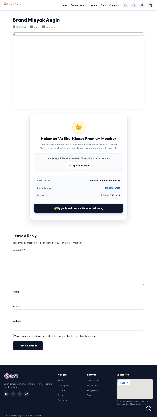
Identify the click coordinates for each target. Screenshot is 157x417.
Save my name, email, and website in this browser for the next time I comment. (56, 336)
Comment (19, 249)
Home (64, 5)
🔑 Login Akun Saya (78, 165)
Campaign (114, 5)
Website (17, 321)
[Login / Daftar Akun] (142, 5)
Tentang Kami (78, 5)
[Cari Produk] (125, 5)
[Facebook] (6, 394)
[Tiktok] (26, 394)
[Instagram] (13, 394)
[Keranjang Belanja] (150, 5)
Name (17, 291)
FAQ (89, 395)
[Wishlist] (134, 5)
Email (16, 306)
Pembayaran (93, 385)
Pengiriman (92, 390)
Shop (103, 5)
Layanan (92, 5)
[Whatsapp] (19, 394)
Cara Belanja (93, 380)
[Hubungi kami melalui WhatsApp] (148, 408)
